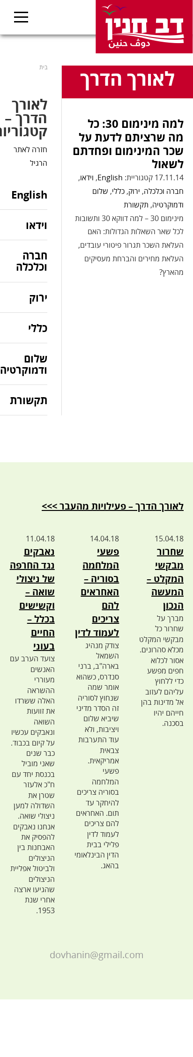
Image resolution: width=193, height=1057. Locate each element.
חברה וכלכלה (164, 191)
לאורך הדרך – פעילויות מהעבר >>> (113, 506)
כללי (118, 191)
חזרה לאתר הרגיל (30, 156)
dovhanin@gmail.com (97, 954)
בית (43, 67)
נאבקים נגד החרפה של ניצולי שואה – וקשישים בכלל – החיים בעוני (32, 598)
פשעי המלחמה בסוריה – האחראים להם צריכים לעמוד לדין (97, 592)
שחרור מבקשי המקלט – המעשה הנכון (165, 578)
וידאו (87, 177)
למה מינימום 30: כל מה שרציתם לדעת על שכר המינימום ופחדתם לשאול (128, 143)
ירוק (134, 191)
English (110, 177)
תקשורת (136, 205)
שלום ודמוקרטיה (23, 364)
